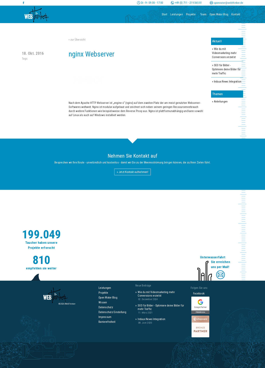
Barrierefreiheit (107, 321)
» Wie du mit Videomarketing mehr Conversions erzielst (224, 53)
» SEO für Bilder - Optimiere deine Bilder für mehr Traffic (226, 69)
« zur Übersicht (77, 39)
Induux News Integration (151, 319)
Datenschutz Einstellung (112, 312)
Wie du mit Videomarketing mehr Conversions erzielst (156, 294)
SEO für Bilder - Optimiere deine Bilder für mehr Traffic (161, 307)
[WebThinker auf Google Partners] (200, 305)
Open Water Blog (219, 14)
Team (203, 14)
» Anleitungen (220, 101)
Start (164, 14)
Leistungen (176, 14)
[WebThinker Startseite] (36, 13)
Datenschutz (106, 307)
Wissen (103, 302)
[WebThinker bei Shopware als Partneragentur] (200, 326)
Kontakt (235, 14)
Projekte (191, 14)
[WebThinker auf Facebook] (23, 2)
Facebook (197, 293)
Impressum (105, 317)
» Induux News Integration (226, 81)
